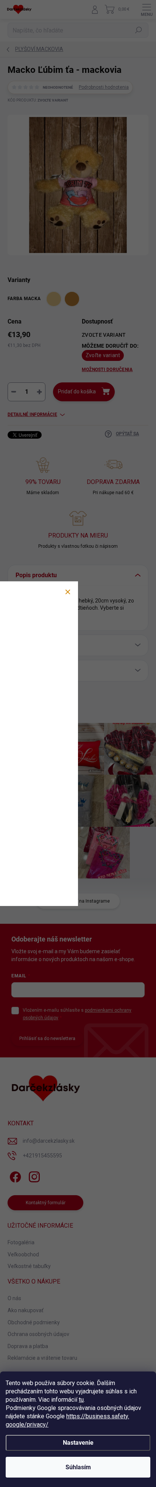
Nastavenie (78, 1442)
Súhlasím (78, 1467)
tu (81, 1399)
